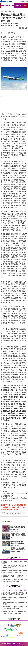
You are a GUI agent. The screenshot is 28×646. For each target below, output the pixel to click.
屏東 (10, 625)
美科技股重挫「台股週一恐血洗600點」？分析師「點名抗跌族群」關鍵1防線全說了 (14, 593)
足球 (18, 635)
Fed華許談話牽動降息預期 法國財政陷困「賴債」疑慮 (14, 603)
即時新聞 (18, 5)
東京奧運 (9, 629)
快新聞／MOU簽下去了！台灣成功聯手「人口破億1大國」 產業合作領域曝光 (14, 576)
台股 (24, 5)
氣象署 (13, 630)
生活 (23, 513)
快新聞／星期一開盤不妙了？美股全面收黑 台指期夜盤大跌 (14, 566)
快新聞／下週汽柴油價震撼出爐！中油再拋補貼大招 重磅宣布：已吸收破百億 (14, 571)
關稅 (20, 633)
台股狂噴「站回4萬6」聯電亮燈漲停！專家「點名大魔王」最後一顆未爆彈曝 (14, 612)
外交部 (11, 637)
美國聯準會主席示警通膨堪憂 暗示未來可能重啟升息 (14, 562)
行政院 (3, 636)
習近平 (17, 629)
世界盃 (18, 626)
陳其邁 (11, 632)
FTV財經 (4, 11)
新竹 (7, 635)
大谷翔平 (12, 626)
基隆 (18, 624)
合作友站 (17, 513)
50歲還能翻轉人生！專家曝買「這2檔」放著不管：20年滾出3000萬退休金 (14, 580)
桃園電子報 (11, 11)
